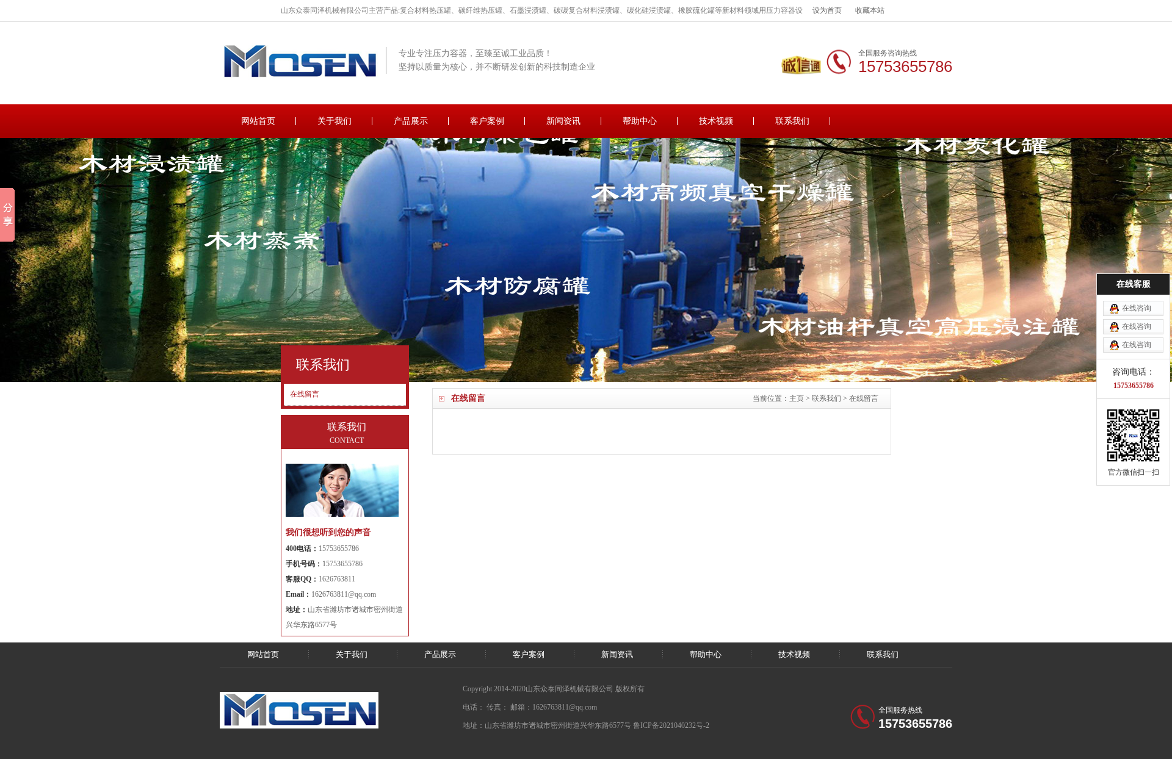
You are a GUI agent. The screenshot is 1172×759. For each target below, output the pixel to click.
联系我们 (792, 121)
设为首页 (827, 10)
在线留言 (863, 398)
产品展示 (411, 121)
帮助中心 (640, 121)
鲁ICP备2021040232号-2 (671, 725)
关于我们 (334, 121)
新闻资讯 (563, 121)
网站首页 (258, 121)
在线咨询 (1136, 308)
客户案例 (487, 121)
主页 (796, 398)
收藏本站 (869, 10)
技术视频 (716, 121)
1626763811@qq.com (343, 594)
